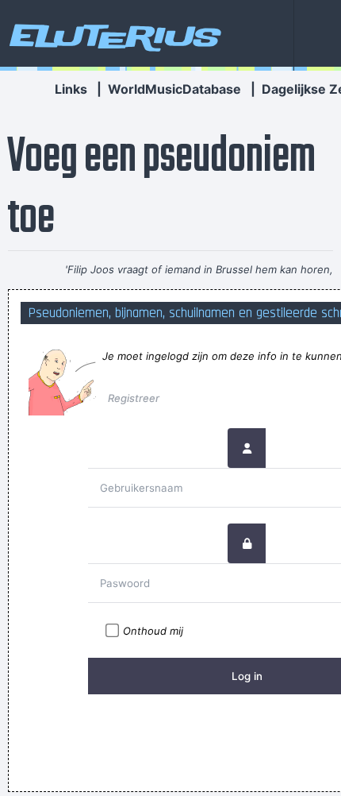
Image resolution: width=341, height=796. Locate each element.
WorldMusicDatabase (174, 89)
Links (71, 89)
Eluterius (112, 35)
